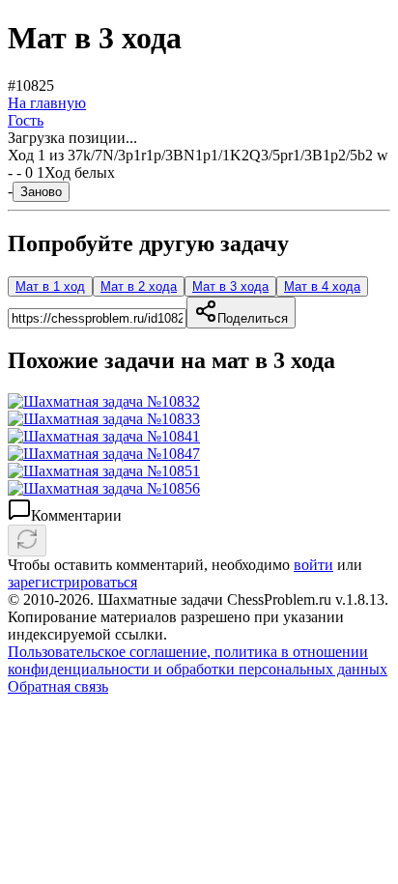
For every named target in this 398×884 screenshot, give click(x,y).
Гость (25, 120)
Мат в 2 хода (138, 286)
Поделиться (252, 318)
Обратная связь (58, 686)
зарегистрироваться (72, 582)
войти (313, 564)
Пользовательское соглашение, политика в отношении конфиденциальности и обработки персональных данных (197, 660)
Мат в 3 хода (230, 286)
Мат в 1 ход (50, 286)
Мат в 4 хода (322, 286)
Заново (41, 192)
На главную (47, 103)
